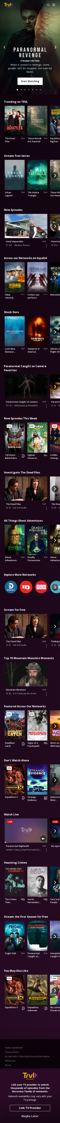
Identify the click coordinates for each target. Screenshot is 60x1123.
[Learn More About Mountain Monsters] (46, 694)
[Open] (53, 5)
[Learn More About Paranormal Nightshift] (46, 850)
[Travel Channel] (8, 5)
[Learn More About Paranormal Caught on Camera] (46, 406)
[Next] (55, 47)
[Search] (47, 5)
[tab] (17, 89)
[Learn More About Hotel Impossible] (46, 245)
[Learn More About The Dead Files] (46, 508)
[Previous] (4, 47)
